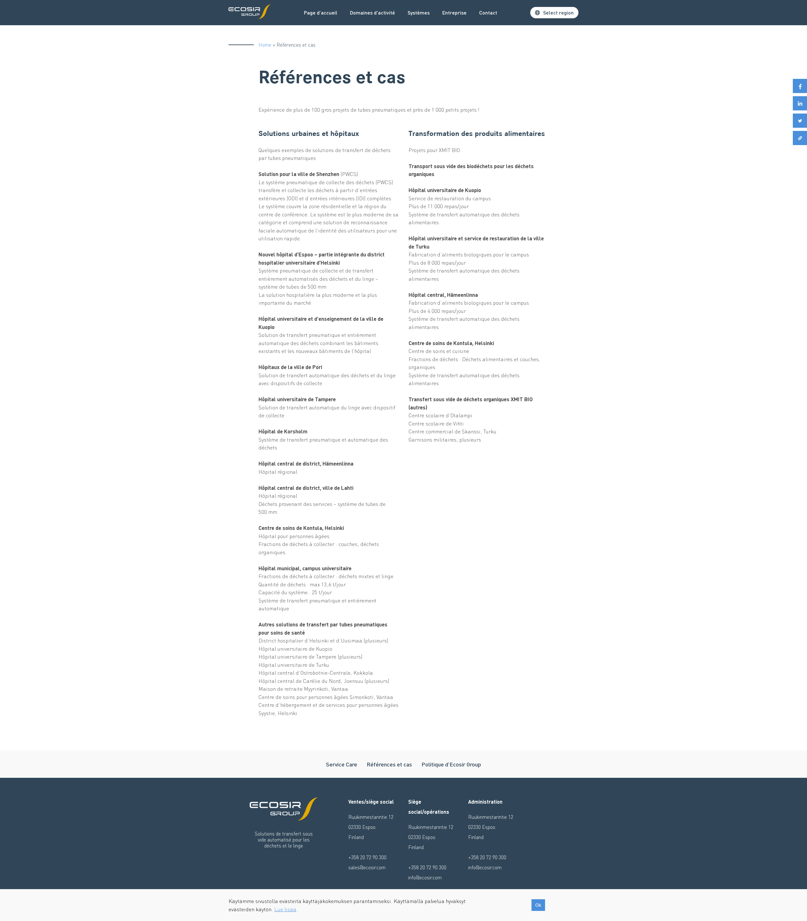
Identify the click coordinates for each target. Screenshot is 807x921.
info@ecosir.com (425, 877)
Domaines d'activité (372, 12)
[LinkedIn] (800, 103)
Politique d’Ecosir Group (451, 764)
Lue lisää (285, 909)
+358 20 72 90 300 (367, 857)
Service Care (341, 764)
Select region (558, 12)
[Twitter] (800, 121)
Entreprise (454, 12)
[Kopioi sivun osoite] (800, 138)
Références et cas (389, 764)
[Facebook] (800, 86)
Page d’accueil (320, 12)
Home (264, 44)
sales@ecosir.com (367, 867)
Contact (488, 12)
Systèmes (419, 12)
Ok (538, 905)
